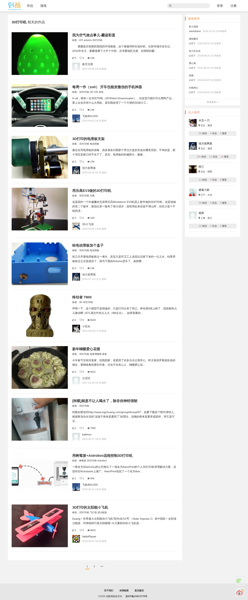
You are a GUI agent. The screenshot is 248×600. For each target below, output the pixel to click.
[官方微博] (240, 592)
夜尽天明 (87, 64)
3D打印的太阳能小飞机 (90, 507)
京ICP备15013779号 (136, 596)
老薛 (201, 212)
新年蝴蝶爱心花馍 (86, 349)
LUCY (192, 43)
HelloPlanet (89, 536)
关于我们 (108, 590)
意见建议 (139, 590)
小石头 (86, 326)
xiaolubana (195, 31)
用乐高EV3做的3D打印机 (91, 191)
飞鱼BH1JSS (90, 116)
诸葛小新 (204, 189)
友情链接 (124, 590)
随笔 (43, 5)
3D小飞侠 (88, 224)
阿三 (201, 166)
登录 (220, 5)
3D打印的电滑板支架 (88, 139)
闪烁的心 (193, 87)
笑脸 (191, 75)
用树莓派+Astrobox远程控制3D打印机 (102, 456)
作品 (30, 5)
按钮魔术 (193, 38)
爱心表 (192, 63)
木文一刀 (204, 120)
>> (102, 566)
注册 (233, 5)
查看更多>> (213, 102)
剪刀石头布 (195, 51)
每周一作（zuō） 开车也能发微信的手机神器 (107, 87)
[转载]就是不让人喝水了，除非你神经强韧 (104, 401)
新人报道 (193, 26)
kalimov (86, 434)
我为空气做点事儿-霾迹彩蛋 (93, 35)
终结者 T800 (82, 297)
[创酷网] (14, 6)
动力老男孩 (89, 167)
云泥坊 (86, 378)
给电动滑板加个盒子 (88, 245)
